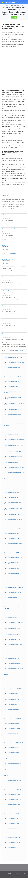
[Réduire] (22, 866)
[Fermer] (24, 866)
